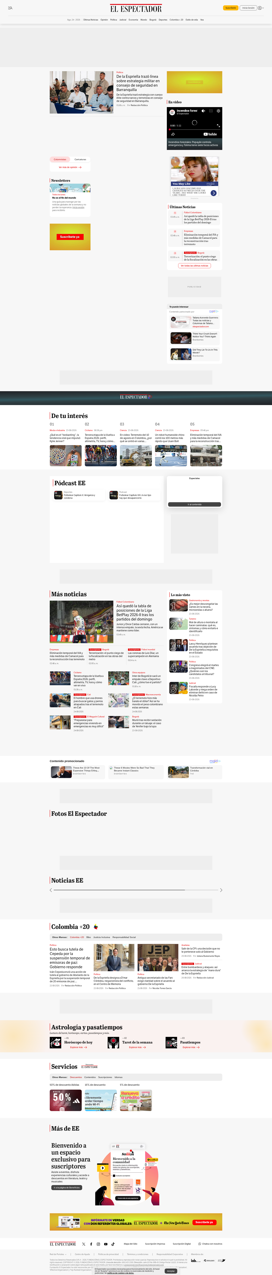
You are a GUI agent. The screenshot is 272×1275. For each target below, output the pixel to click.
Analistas (185, 945)
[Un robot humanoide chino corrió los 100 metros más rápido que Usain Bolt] (171, 455)
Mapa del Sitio (130, 1243)
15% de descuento (95, 1084)
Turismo (192, 618)
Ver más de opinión (68, 167)
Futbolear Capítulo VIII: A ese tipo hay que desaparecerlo (135, 496)
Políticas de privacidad (108, 1254)
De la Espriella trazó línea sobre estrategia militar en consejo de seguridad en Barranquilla (138, 83)
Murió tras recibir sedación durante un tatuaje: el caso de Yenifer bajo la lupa (147, 723)
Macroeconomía (153, 694)
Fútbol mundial (148, 649)
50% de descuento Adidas (64, 1084)
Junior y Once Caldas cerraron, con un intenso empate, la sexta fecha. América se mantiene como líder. (139, 627)
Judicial (192, 683)
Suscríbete (231, 7)
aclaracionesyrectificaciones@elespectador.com (144, 1265)
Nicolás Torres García (162, 988)
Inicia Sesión (248, 7)
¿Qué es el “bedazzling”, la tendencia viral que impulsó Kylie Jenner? (65, 438)
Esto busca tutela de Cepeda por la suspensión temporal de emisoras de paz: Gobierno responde (70, 958)
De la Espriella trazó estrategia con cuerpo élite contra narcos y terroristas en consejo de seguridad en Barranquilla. (139, 98)
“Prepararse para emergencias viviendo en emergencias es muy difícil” (89, 723)
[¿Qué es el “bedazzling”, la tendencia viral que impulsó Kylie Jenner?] (66, 455)
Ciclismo (78, 672)
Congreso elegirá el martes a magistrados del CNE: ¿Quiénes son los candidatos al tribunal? (204, 669)
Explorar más (76, 1047)
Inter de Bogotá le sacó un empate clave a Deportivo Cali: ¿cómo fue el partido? (146, 679)
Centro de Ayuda (82, 1254)
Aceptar (171, 1271)
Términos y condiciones (137, 1254)
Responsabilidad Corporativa (170, 1254)
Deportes (68, 492)
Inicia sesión (78, 207)
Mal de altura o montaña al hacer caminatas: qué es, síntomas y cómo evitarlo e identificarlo (203, 627)
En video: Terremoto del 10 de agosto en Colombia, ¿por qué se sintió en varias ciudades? (136, 438)
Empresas (188, 231)
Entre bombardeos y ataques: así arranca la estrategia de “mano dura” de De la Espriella (201, 970)
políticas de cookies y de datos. (120, 1273)
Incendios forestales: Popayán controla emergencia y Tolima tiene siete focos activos (193, 143)
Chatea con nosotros (212, 1243)
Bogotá (201, 253)
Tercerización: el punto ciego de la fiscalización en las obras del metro (200, 259)
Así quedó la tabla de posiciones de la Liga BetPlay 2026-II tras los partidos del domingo (201, 219)
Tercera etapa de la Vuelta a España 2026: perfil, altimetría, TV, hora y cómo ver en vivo (100, 438)
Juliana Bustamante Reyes (208, 956)
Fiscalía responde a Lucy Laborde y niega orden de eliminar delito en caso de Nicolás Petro (203, 691)
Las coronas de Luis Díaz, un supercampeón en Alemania (143, 654)
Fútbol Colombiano (193, 212)
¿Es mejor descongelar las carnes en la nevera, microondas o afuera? (203, 607)
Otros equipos (138, 672)
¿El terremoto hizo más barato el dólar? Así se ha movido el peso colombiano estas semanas (147, 702)
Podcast (123, 492)
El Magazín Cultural (96, 716)
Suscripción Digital (182, 1243)
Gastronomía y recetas (199, 600)
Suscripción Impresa (155, 1243)
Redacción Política (139, 105)
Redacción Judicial (205, 977)
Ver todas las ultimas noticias (194, 265)
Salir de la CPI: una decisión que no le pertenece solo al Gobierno (200, 950)
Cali (89, 694)
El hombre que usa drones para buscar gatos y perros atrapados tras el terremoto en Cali (88, 702)
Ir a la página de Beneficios (67, 1187)
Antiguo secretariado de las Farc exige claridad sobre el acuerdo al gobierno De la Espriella (156, 981)
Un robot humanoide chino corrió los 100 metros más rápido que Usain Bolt (169, 438)
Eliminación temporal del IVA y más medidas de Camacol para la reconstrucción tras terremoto (201, 239)
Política (119, 72)
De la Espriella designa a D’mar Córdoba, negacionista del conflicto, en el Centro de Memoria (113, 981)
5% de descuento (129, 1084)
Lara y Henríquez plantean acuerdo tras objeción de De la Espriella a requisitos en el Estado (203, 648)
